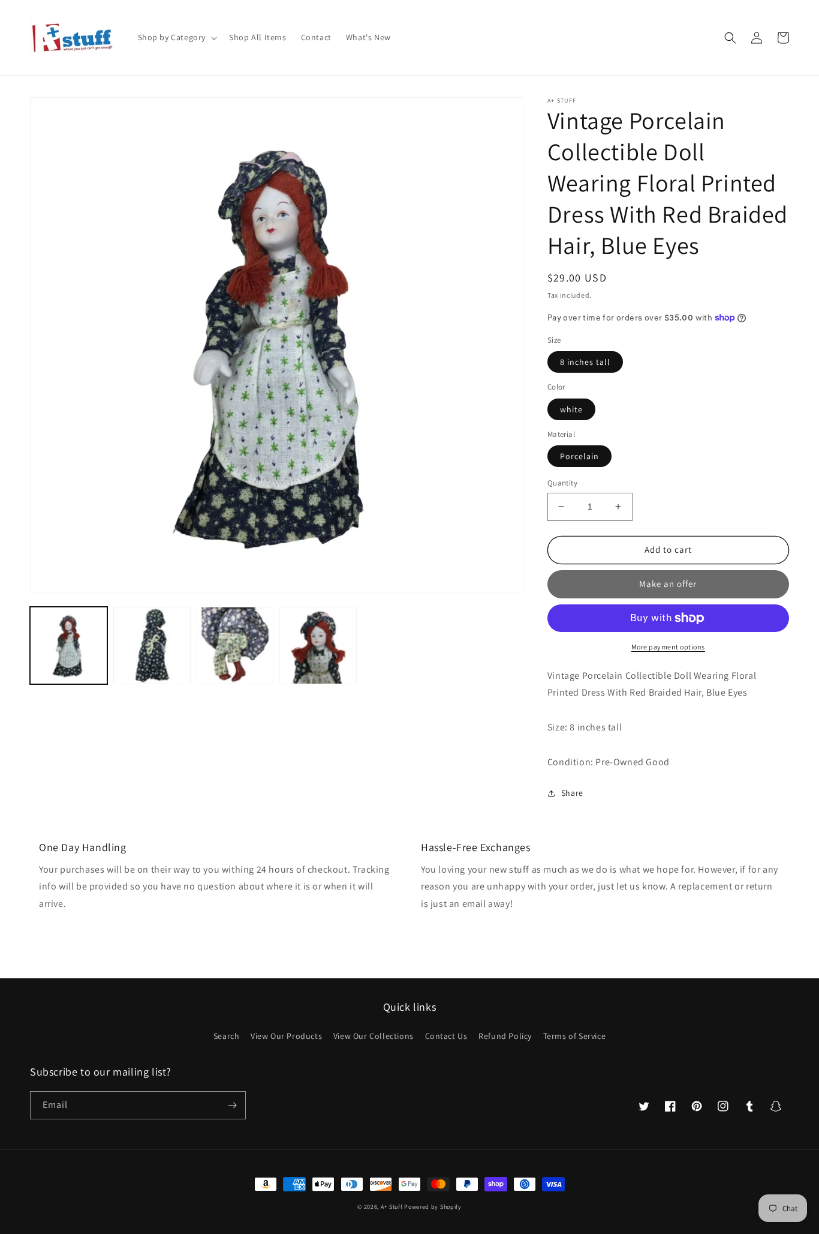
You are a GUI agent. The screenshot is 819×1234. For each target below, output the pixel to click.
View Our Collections (373, 1036)
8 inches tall (585, 362)
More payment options (668, 646)
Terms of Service (574, 1036)
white (571, 409)
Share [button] (572, 792)
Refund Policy (505, 1036)
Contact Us (446, 1036)
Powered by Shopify (433, 1207)
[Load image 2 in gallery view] (152, 645)
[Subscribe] (232, 1105)
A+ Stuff (392, 1207)
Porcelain (579, 456)
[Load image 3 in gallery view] (235, 645)
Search (226, 1036)
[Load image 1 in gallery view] (68, 645)
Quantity (562, 483)
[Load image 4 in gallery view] (318, 645)
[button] (176, 37)
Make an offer (668, 583)
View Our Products (286, 1036)
